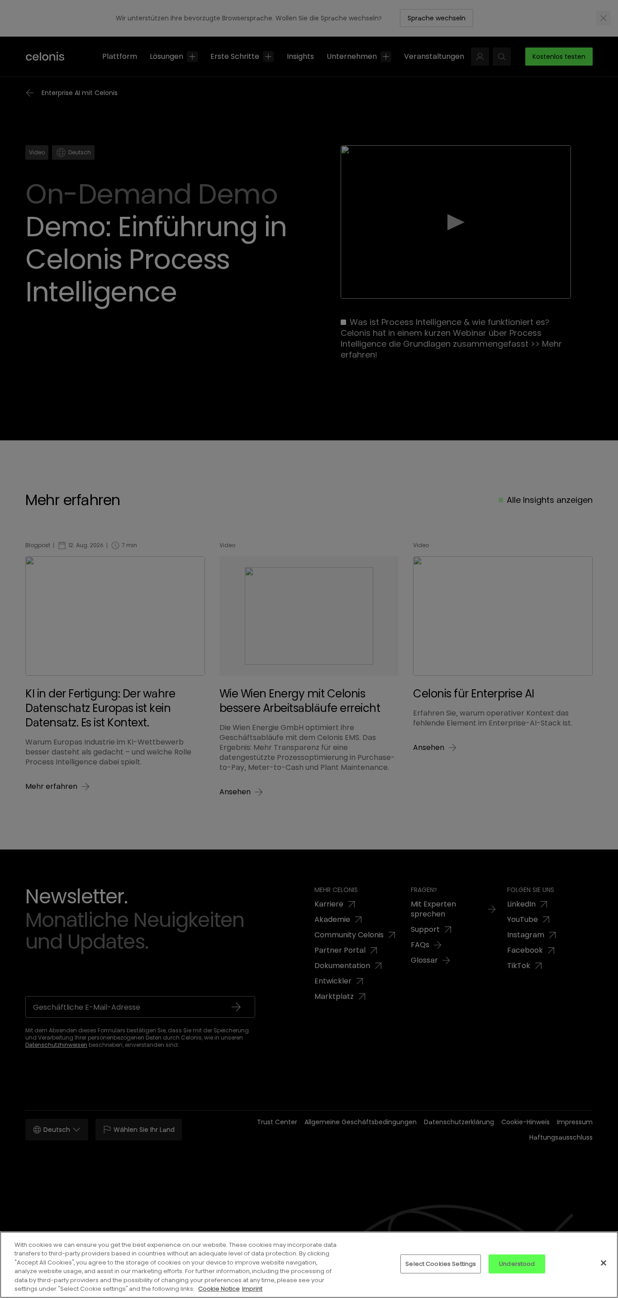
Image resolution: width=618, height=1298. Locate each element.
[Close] (603, 1263)
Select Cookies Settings (440, 1264)
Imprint (252, 1288)
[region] (309, 1264)
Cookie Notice (219, 1288)
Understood (517, 1264)
